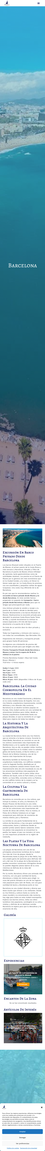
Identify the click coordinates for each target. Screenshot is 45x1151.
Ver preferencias (22, 1143)
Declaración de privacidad (28, 1148)
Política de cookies (13, 1148)
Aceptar (22, 1132)
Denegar (22, 1138)
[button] (42, 1107)
